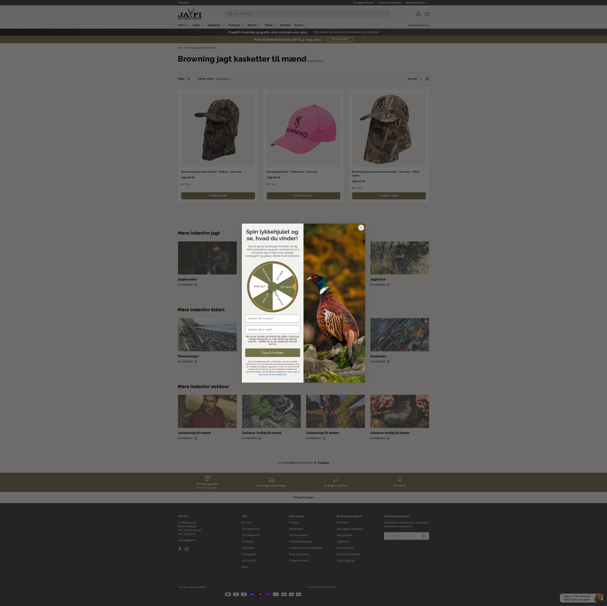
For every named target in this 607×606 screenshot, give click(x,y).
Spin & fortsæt (272, 353)
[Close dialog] (361, 227)
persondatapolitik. (279, 374)
